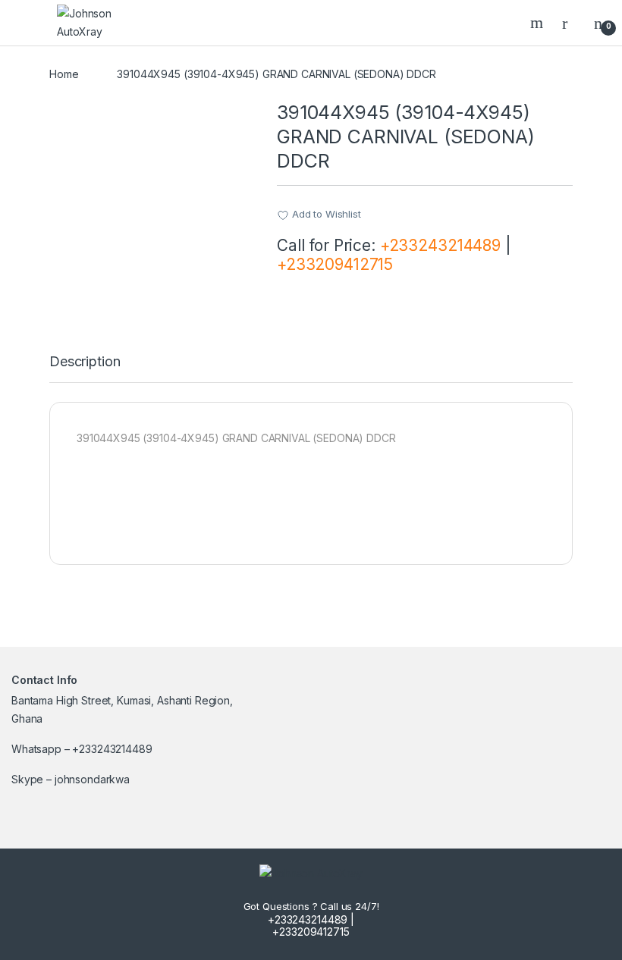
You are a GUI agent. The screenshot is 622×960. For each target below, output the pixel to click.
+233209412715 (335, 264)
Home (63, 73)
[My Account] (570, 23)
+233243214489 (440, 245)
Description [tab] (84, 362)
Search (538, 22)
